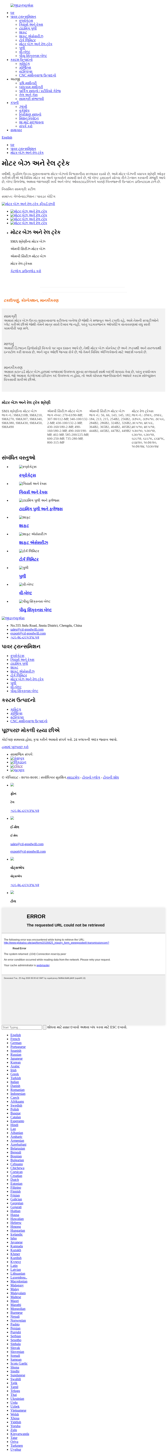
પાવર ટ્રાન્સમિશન (23, 16)
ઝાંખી (23, 106)
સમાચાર (16, 130)
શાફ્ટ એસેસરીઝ (31, 36)
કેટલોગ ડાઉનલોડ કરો (25, 271)
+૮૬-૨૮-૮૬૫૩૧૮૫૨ (24, 637)
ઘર (12, 13)
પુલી (22, 48)
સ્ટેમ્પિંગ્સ (25, 71)
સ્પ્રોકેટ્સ (26, 20)
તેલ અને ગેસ (28, 95)
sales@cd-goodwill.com (26, 629)
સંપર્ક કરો (25, 126)
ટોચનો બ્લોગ (91, 777)
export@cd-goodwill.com (28, 633)
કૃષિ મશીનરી (28, 83)
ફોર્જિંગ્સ (25, 67)
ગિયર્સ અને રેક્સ (31, 24)
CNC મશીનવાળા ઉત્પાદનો (37, 75)
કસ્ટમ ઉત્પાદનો (21, 59)
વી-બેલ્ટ (24, 52)
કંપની (14, 102)
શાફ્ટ (23, 32)
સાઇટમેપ (73, 777)
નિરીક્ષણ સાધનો (30, 114)
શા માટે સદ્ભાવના (31, 122)
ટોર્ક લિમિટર (27, 40)
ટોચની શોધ (111, 777)
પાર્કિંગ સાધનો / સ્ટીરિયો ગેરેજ (40, 91)
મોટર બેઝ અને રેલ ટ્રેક (35, 44)
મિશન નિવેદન (29, 118)
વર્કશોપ (24, 110)
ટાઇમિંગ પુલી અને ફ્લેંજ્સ (41, 509)
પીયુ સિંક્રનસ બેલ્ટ (33, 56)
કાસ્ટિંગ (24, 63)
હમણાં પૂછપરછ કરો (15, 747)
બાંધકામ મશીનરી (31, 87)
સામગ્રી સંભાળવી (31, 99)
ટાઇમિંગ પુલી (28, 28)
